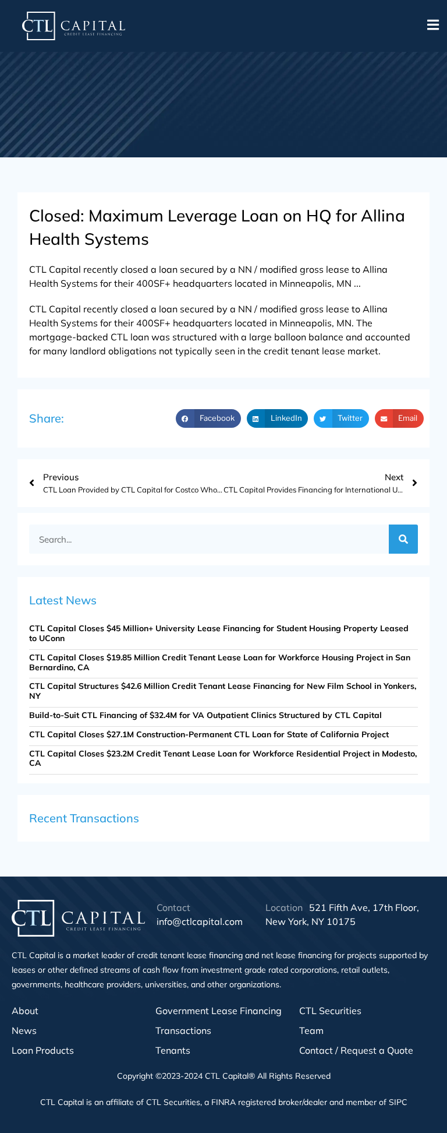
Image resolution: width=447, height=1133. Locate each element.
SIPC (398, 1102)
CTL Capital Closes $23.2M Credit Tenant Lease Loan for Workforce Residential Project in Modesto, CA (223, 758)
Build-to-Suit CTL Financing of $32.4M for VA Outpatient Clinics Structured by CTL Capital (205, 715)
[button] (432, 24)
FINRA (223, 1102)
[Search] (403, 539)
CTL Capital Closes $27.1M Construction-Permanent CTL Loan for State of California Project (209, 734)
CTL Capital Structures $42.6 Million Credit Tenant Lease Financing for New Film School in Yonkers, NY (222, 691)
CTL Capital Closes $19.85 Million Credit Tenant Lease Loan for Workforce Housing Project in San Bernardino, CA (219, 662)
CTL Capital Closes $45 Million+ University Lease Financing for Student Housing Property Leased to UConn (219, 633)
